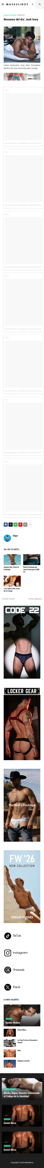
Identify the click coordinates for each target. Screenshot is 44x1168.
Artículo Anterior (8, 599)
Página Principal (10, 15)
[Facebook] (6, 525)
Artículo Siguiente (35, 599)
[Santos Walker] (22, 1015)
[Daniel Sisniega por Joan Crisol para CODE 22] (31, 559)
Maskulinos (29, 1163)
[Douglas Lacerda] (10, 1064)
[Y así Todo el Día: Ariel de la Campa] (12, 581)
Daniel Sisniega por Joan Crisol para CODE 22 (31, 569)
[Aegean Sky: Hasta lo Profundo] (12, 559)
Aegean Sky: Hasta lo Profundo (11, 568)
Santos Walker (13, 1022)
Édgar (15, 535)
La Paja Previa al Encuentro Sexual (27, 1041)
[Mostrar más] (30, 525)
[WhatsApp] (15, 525)
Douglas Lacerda (23, 1061)
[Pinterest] (20, 525)
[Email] (25, 525)
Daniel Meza (21, 1030)
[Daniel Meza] (10, 1033)
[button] (3, 4)
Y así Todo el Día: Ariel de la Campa (12, 590)
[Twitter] (11, 525)
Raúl (19, 1050)
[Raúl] (10, 1053)
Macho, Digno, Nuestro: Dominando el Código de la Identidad (22, 1095)
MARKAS (21, 15)
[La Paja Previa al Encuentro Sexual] (10, 1043)
